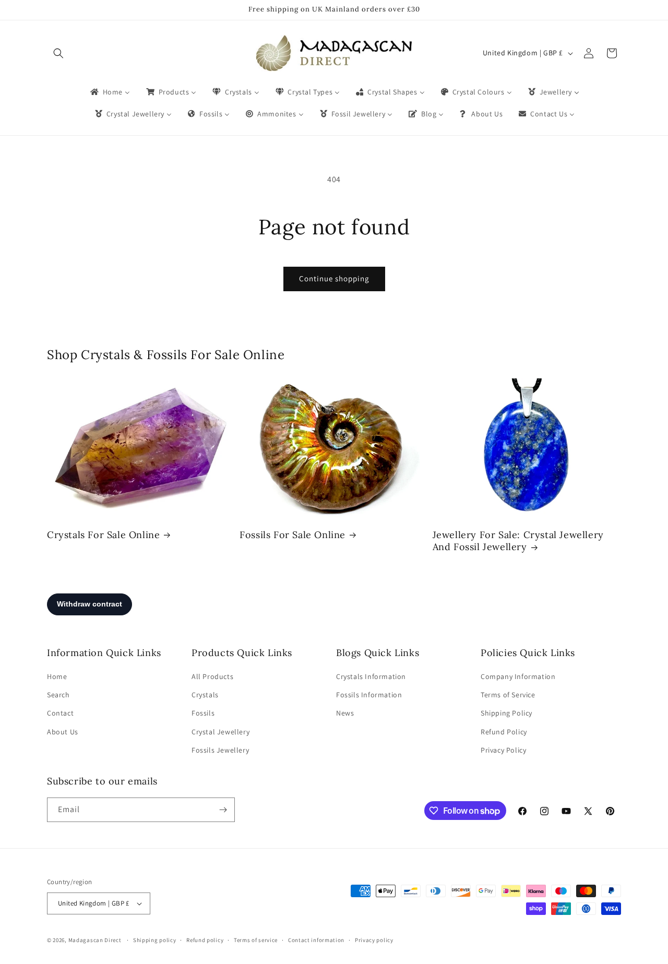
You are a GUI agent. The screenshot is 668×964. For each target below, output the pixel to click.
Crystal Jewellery (220, 731)
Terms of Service (508, 694)
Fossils (203, 713)
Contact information (316, 940)
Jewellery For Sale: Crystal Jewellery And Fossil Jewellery (518, 541)
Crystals (205, 694)
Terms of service (256, 940)
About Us (62, 731)
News (345, 713)
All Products (212, 676)
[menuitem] (109, 92)
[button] (58, 53)
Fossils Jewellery (220, 750)
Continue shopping (334, 278)
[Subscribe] (222, 810)
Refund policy (204, 940)
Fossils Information (369, 694)
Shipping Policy (506, 713)
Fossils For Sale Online (292, 535)
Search (58, 694)
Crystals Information (371, 676)
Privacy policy (374, 940)
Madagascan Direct (95, 940)
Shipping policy (154, 940)
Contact (60, 713)
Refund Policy (504, 731)
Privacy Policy (503, 750)
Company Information (518, 676)
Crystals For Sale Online (103, 535)
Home (57, 676)
